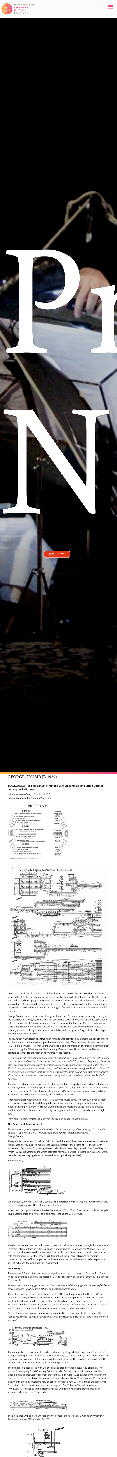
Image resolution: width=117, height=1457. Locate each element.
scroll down (57, 554)
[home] (19, 9)
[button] (110, 7)
